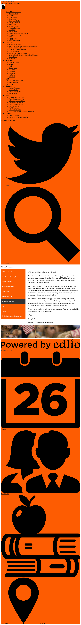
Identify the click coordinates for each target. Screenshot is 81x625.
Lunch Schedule (14, 26)
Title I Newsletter (14, 106)
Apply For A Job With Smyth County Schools (23, 46)
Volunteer (12, 58)
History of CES (13, 24)
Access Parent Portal (15, 44)
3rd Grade (12, 73)
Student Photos (13, 90)
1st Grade (12, 69)
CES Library (13, 17)
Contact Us (12, 19)
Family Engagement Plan (16, 99)
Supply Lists (12, 39)
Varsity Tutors (13, 93)
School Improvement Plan (17, 101)
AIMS (11, 64)
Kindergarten (13, 68)
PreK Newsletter (14, 108)
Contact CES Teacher (15, 48)
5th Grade (12, 77)
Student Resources (14, 88)
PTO (10, 37)
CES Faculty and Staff (16, 80)
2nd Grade (12, 71)
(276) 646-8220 (36, 328)
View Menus (13, 57)
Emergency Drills (14, 21)
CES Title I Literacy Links (17, 97)
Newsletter (12, 30)
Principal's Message (15, 35)
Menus (7, 335)
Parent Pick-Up (13, 31)
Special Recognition (15, 91)
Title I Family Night (15, 110)
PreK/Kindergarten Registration (18, 33)
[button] (13, 12)
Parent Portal (9, 333)
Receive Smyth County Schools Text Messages (23, 55)
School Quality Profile (16, 102)
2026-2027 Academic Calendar (18, 117)
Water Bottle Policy (15, 40)
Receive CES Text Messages (18, 53)
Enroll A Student (14, 51)
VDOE (11, 84)
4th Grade (12, 75)
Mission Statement (14, 28)
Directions (42, 623)
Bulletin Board (13, 14)
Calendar (11, 15)
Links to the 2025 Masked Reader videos (21, 111)
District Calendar (14, 115)
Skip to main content (7, 1)
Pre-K (10, 66)
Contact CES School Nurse (17, 50)
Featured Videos (14, 62)
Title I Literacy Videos (16, 104)
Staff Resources (13, 82)
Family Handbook (14, 22)
